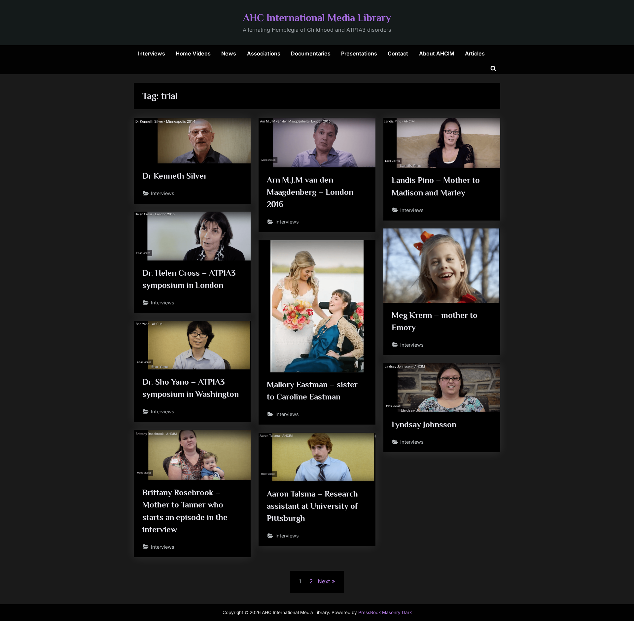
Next (324, 581)
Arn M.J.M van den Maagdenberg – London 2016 (310, 192)
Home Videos (193, 53)
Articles (475, 53)
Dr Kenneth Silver (174, 175)
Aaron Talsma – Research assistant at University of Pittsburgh (312, 506)
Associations (263, 53)
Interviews (151, 53)
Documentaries (311, 53)
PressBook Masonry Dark (385, 612)
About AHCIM (436, 53)
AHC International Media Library (317, 17)
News (228, 53)
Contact (398, 53)
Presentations (359, 53)
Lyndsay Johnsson (424, 424)
